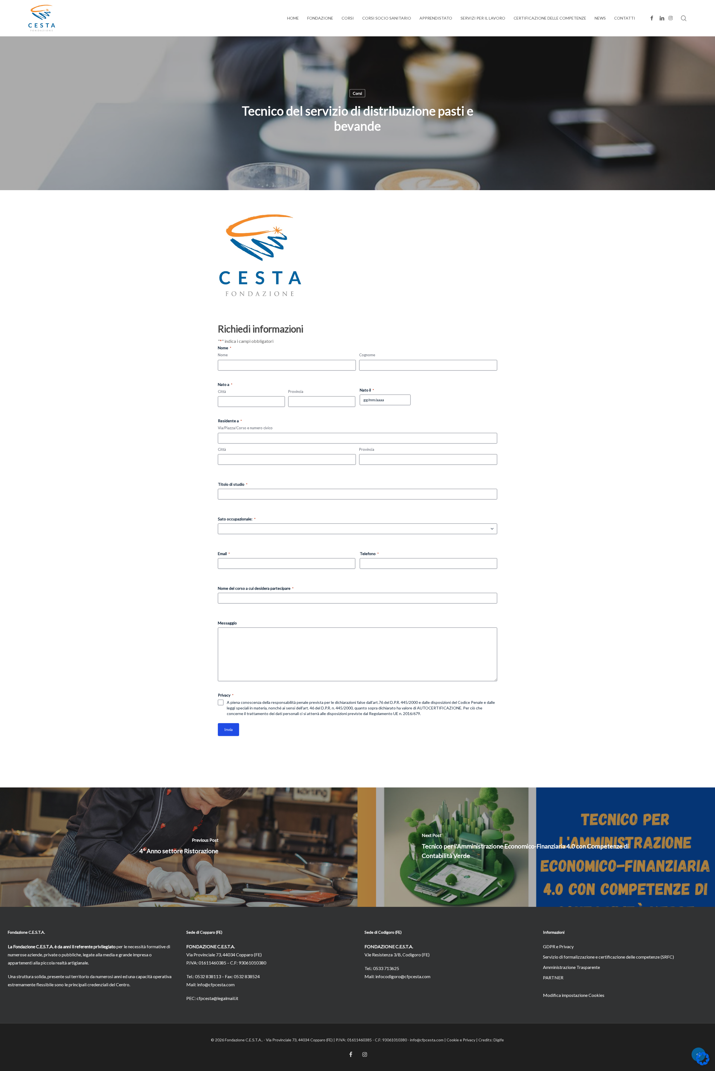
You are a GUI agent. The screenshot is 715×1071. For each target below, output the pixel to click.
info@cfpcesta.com (216, 984)
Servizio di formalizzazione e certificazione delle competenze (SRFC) (608, 956)
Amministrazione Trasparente (571, 967)
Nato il (367, 390)
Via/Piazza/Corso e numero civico (245, 428)
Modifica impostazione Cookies (573, 995)
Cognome (367, 355)
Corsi (357, 93)
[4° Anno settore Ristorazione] (179, 847)
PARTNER (553, 977)
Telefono (369, 553)
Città (222, 391)
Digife (499, 1039)
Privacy (469, 1039)
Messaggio (227, 623)
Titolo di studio (232, 484)
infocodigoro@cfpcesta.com (402, 976)
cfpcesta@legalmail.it (217, 998)
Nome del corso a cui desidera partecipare (256, 588)
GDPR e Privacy (558, 946)
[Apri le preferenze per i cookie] (702, 1063)
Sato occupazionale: (237, 518)
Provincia (295, 391)
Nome (223, 355)
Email (224, 553)
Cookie (453, 1039)
